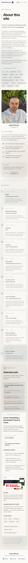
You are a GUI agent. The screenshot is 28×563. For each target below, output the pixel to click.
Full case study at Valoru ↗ (10, 532)
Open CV (14, 173)
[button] (25, 2)
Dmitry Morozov (6, 2)
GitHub (6, 558)
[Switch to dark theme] (22, 2)
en (18, 2)
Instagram (22, 558)
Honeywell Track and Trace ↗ (11, 526)
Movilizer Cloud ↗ (8, 529)
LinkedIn (14, 558)
